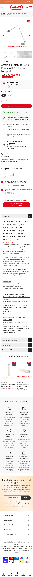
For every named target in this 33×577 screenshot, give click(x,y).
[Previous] (3, 35)
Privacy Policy (16, 502)
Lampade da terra (13, 154)
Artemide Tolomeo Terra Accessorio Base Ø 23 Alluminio (18, 190)
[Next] (30, 35)
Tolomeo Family (14, 161)
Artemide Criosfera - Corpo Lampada (8, 385)
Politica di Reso (12, 131)
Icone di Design (9, 159)
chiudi (32, 2)
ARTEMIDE (5, 62)
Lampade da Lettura (21, 159)
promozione (5, 161)
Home (3, 13)
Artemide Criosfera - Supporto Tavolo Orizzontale (23, 386)
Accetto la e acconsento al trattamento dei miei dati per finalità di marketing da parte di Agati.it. (17, 504)
